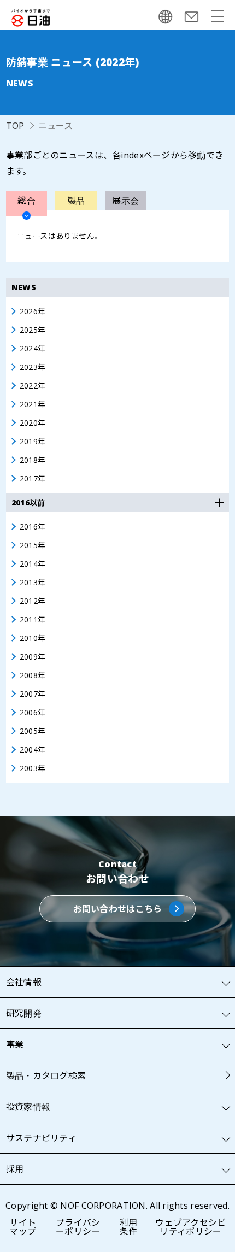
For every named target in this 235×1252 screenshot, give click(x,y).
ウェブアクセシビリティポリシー (190, 1226)
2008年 (32, 675)
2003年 (32, 768)
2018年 (32, 460)
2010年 (32, 638)
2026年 (32, 311)
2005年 (32, 731)
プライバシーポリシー (78, 1226)
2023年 (32, 367)
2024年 (32, 348)
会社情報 (24, 982)
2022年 (32, 386)
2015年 (32, 545)
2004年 (32, 750)
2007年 (32, 694)
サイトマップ (22, 1226)
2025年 (32, 330)
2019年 (32, 441)
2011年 (32, 620)
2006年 (32, 712)
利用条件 (129, 1226)
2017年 (32, 479)
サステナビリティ (41, 1138)
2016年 (32, 527)
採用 (15, 1169)
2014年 (32, 564)
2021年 (32, 404)
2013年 (32, 582)
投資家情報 (28, 1107)
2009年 (32, 657)
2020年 (32, 423)
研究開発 (24, 1013)
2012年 (32, 601)
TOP (15, 125)
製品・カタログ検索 (46, 1075)
